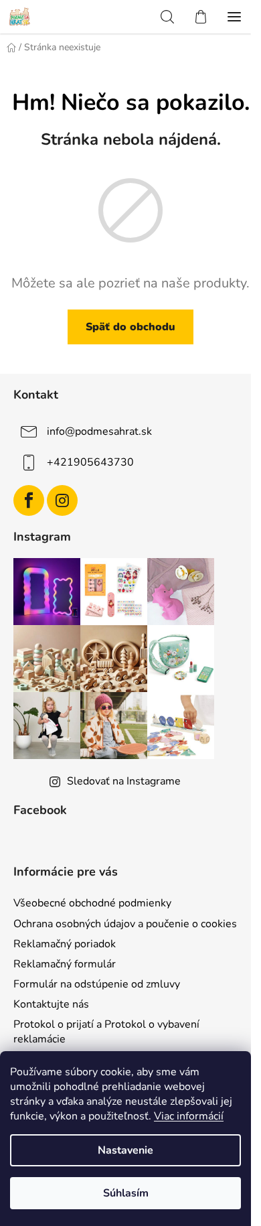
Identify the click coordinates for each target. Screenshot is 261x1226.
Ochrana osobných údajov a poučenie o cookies (125, 923)
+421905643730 (90, 462)
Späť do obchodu (130, 327)
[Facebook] (28, 500)
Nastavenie (125, 1150)
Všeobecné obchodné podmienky (92, 903)
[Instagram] (62, 500)
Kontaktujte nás (51, 1004)
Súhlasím (126, 1193)
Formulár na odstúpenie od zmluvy (96, 984)
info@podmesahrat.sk (99, 431)
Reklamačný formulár (64, 964)
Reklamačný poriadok (64, 944)
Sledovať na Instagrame (124, 781)
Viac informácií (189, 1116)
